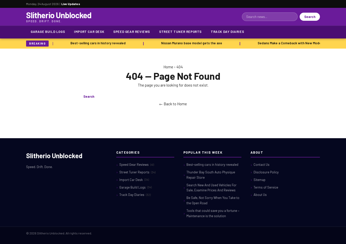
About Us (260, 195)
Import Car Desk (89, 32)
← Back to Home (173, 103)
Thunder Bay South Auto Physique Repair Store (210, 174)
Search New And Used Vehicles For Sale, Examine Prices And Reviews (211, 187)
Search (309, 17)
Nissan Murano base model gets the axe (190, 43)
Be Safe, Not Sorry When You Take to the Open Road (212, 200)
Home (168, 67)
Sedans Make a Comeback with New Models (290, 43)
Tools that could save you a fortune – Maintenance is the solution (212, 213)
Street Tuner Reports (180, 32)
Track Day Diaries (227, 32)
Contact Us (262, 164)
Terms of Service (266, 187)
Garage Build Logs (48, 32)
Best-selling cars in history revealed (97, 43)
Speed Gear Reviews (131, 32)
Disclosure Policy (266, 172)
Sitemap (259, 180)
